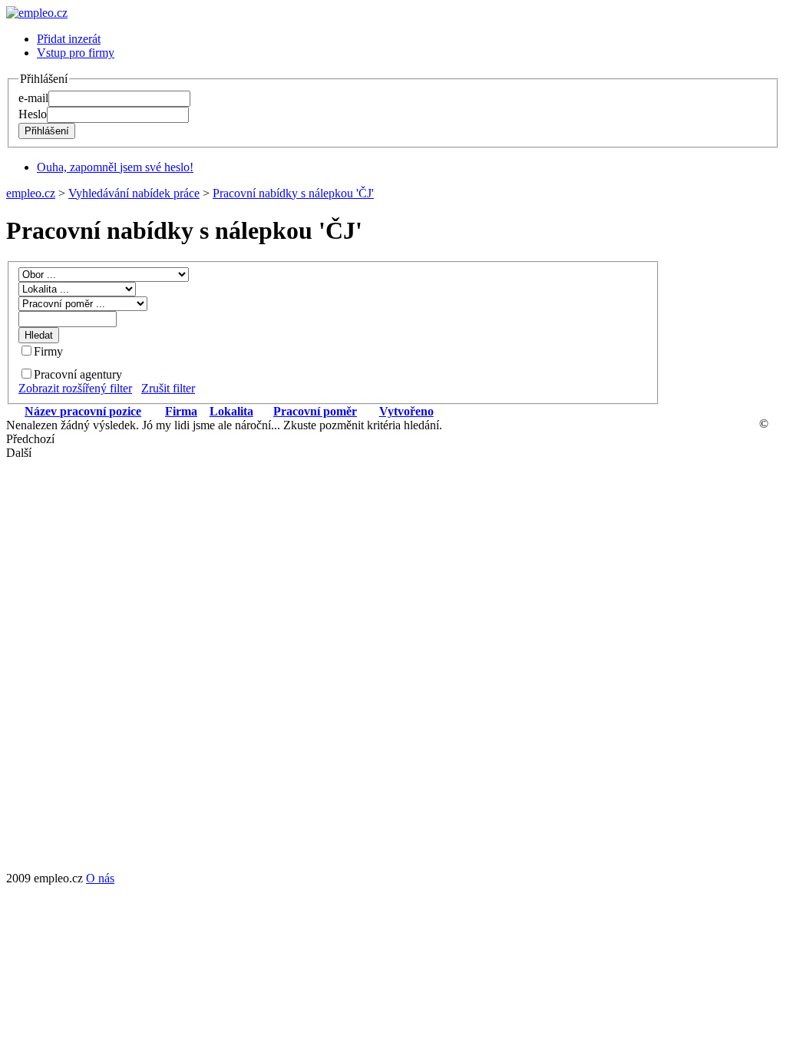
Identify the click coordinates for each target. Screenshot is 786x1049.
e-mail (33, 97)
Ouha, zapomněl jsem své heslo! (115, 167)
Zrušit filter (168, 388)
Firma (181, 411)
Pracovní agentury (78, 374)
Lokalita (231, 411)
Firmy (48, 351)
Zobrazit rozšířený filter (75, 388)
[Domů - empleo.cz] (37, 12)
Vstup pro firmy (75, 52)
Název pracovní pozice (83, 411)
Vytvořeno (406, 411)
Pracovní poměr (315, 411)
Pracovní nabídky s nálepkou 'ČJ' (293, 193)
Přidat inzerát (69, 38)
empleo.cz (30, 193)
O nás (100, 878)
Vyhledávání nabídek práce (134, 193)
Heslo (32, 114)
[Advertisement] (697, 641)
